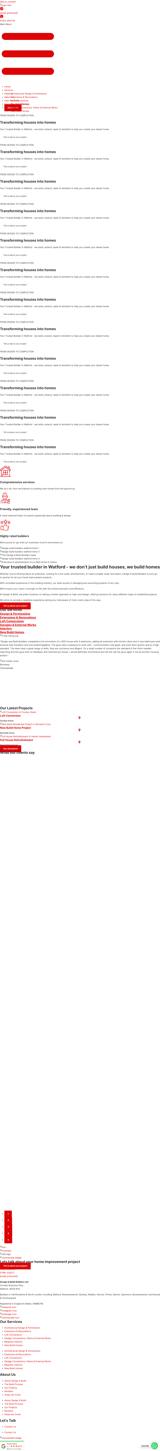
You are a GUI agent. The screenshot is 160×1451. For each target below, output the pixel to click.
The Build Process (20, 104)
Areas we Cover (12, 1394)
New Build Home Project (15, 727)
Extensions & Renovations (24, 97)
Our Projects (10, 1387)
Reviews (8, 1391)
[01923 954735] (1, 17)
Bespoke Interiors (13, 1341)
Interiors (6, 628)
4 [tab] (8, 1233)
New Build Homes (20, 111)
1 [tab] (8, 1214)
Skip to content (8, 1)
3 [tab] (8, 1227)
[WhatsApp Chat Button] (154, 1445)
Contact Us (10, 1426)
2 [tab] (8, 1220)
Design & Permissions (15, 613)
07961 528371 (7, 1272)
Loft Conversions (19, 100)
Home (7, 86)
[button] (80, 52)
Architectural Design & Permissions (29, 93)
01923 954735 (7, 20)
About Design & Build (15, 1380)
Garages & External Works (18, 625)
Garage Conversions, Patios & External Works (34, 107)
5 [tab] (8, 1240)
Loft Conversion (10, 715)
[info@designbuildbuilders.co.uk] (1, 9)
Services (8, 90)
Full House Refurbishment (16, 740)
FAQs (13, 107)
